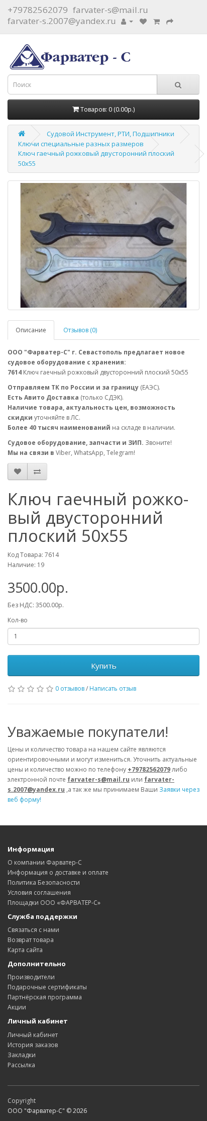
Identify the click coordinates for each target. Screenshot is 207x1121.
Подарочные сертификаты (47, 987)
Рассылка (21, 1065)
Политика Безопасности (44, 882)
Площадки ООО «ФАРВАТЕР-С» (54, 902)
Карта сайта (25, 950)
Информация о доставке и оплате (58, 872)
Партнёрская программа (45, 997)
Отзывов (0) (80, 330)
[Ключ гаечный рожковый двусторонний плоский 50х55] (103, 245)
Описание (31, 330)
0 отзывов (69, 688)
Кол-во (18, 620)
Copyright (22, 1100)
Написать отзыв (112, 688)
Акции (17, 1007)
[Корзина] (156, 21)
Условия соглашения (39, 892)
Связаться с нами (33, 929)
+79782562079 (38, 10)
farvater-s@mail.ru (110, 10)
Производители (31, 977)
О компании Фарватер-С (45, 862)
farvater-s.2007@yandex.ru (62, 21)
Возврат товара (31, 940)
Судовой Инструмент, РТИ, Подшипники (110, 133)
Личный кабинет (33, 1035)
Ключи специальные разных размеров (81, 143)
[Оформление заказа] (169, 21)
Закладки (22, 1055)
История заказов (33, 1045)
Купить (104, 666)
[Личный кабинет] (127, 21)
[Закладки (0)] (143, 21)
